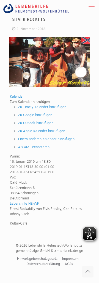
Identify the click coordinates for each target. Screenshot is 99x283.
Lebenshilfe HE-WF (24, 203)
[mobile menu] (91, 8)
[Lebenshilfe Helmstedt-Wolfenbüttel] (42, 8)
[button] (30, 102)
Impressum (70, 259)
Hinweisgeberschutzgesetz (37, 259)
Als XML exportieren (34, 147)
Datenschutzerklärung (43, 264)
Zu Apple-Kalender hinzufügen (41, 131)
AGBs (69, 264)
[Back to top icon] (88, 271)
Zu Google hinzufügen (35, 115)
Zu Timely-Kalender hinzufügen (42, 107)
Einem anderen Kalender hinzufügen (46, 139)
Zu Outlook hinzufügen (35, 123)
